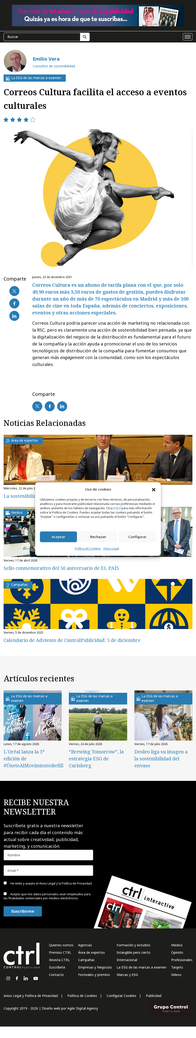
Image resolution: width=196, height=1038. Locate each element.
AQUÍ (117, 508)
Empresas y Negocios (95, 967)
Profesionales (181, 960)
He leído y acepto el (51, 883)
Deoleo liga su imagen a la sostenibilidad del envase (161, 758)
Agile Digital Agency (82, 1008)
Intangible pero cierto (133, 952)
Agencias (85, 945)
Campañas (86, 960)
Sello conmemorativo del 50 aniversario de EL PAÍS (61, 568)
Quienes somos (61, 945)
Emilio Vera (46, 59)
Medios (177, 945)
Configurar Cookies (121, 995)
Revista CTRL (59, 960)
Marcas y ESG (127, 974)
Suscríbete (57, 967)
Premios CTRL (60, 952)
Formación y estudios (133, 945)
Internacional (127, 960)
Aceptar (58, 537)
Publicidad (153, 995)
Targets (177, 967)
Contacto (56, 974)
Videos (176, 974)
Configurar (137, 537)
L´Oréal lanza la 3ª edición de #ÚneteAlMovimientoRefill (33, 758)
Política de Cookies (88, 548)
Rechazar (98, 537)
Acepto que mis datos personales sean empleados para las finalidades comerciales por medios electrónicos (47, 896)
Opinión (177, 952)
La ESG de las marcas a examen (141, 967)
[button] (153, 489)
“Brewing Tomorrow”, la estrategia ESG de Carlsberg (96, 758)
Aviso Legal (111, 548)
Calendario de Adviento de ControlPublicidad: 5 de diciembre (72, 640)
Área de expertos (91, 952)
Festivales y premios (94, 974)
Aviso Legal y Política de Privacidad (31, 995)
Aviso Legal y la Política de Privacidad (65, 883)
